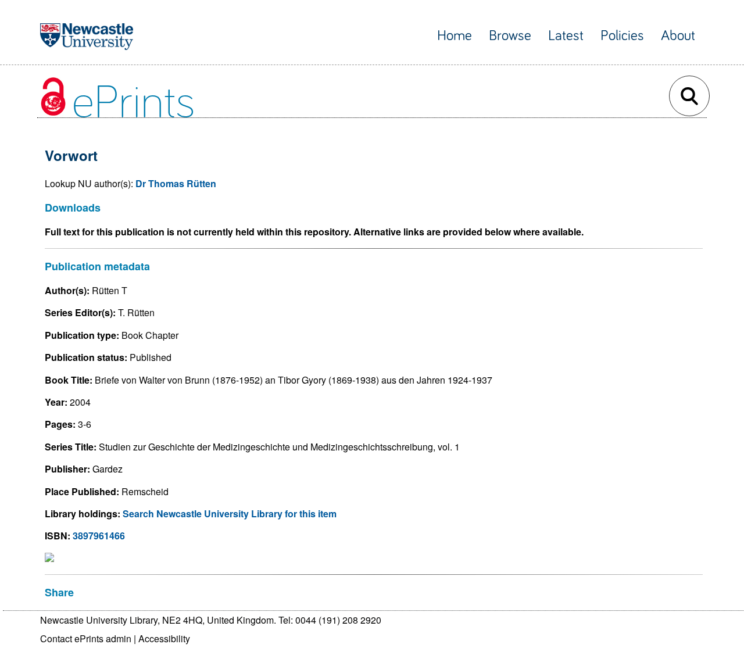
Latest (566, 35)
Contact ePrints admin (85, 638)
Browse (510, 35)
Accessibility (164, 638)
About (678, 35)
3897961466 (99, 535)
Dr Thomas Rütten (175, 183)
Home (454, 35)
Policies (622, 35)
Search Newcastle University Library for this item (230, 513)
